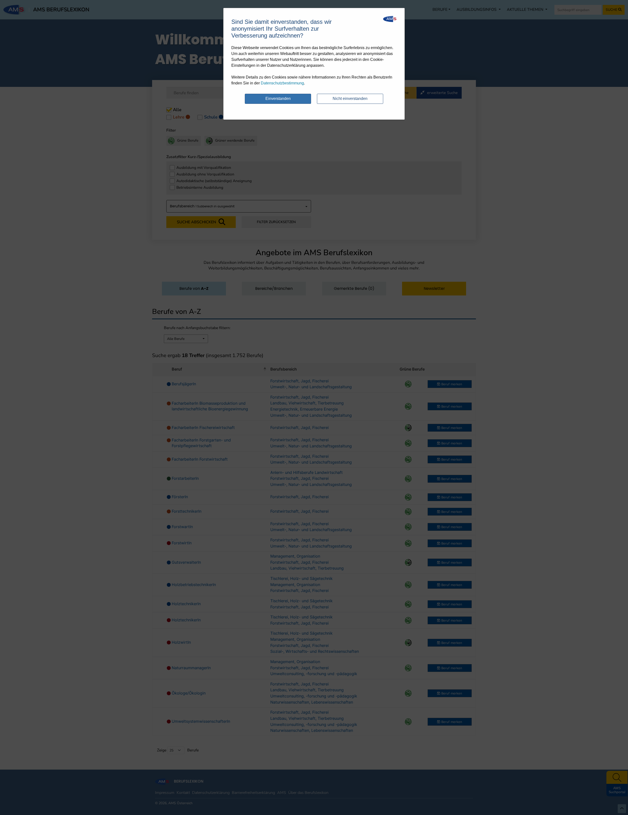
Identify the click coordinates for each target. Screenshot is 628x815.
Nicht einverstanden (350, 98)
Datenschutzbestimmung (282, 83)
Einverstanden (278, 98)
